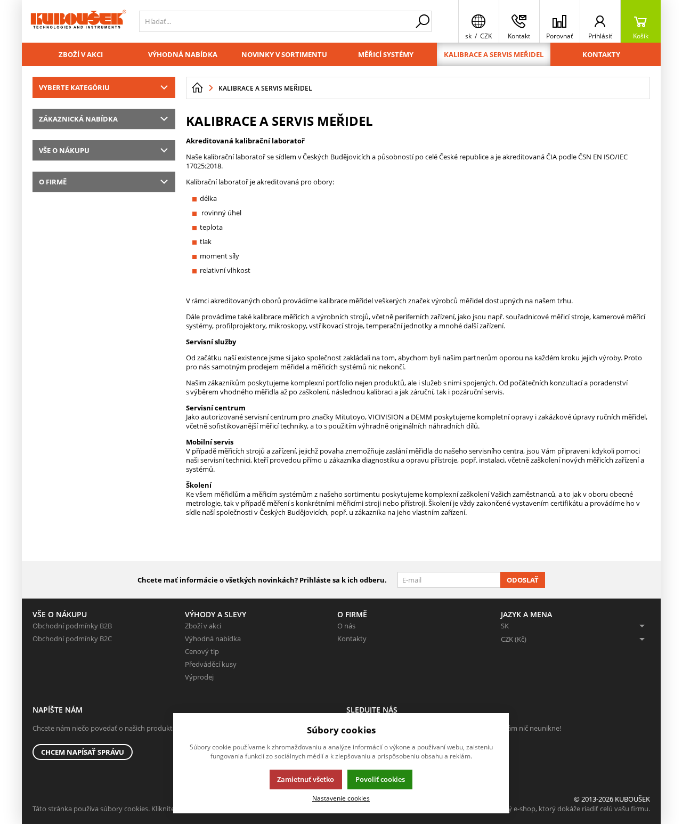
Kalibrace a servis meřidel (493, 54)
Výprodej (199, 677)
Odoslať (523, 580)
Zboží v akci (81, 54)
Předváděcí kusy (211, 664)
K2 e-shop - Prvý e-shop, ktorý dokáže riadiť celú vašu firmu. (555, 808)
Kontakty (601, 54)
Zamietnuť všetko (305, 779)
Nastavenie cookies (341, 798)
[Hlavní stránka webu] (197, 88)
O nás (346, 626)
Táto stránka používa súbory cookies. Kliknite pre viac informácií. (134, 808)
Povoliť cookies (380, 779)
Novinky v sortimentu (284, 54)
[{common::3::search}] (422, 21)
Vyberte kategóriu (74, 87)
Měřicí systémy (385, 54)
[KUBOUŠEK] (78, 21)
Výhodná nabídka (182, 54)
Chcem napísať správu (82, 752)
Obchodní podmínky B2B (72, 626)
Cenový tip (202, 651)
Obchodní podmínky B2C (72, 638)
